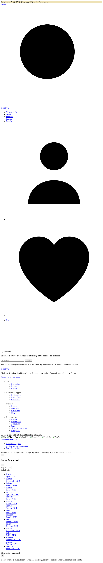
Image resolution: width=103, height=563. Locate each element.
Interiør (9, 119)
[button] (51, 554)
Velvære (9, 117)
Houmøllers (15, 399)
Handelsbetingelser (13, 444)
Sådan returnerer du (19, 428)
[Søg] (51, 106)
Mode (8, 114)
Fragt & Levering (13, 448)
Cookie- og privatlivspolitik (17, 446)
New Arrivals (11, 112)
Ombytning (15, 424)
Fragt (13, 426)
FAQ (13, 413)
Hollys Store (16, 397)
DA (7, 320)
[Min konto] (54, 219)
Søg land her (6, 467)
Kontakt (14, 388)
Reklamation (16, 421)
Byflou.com (15, 395)
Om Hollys (15, 384)
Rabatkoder (15, 410)
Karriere (14, 386)
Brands (9, 121)
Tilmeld (28, 360)
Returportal (15, 408)
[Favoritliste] (54, 316)
